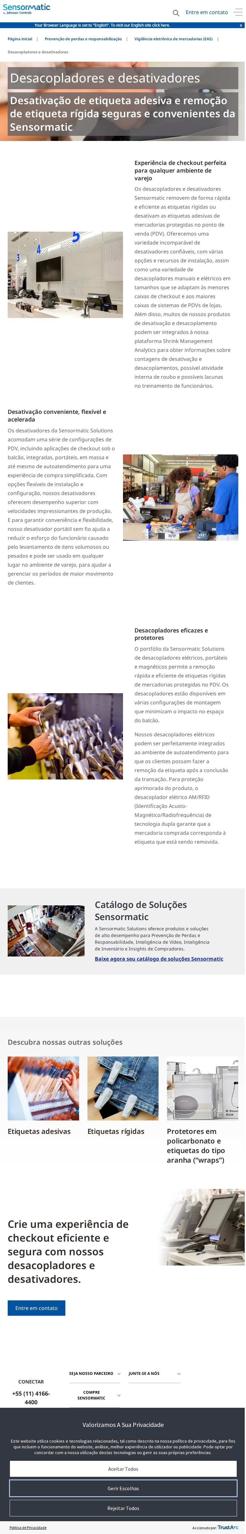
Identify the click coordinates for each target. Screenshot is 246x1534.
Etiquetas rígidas (115, 1131)
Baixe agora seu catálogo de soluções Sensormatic (159, 958)
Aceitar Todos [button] (123, 1469)
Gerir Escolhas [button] (123, 1488)
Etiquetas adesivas (39, 1131)
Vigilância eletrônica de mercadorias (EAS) (174, 39)
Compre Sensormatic (91, 1395)
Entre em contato (207, 12)
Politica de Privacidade (28, 1527)
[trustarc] (228, 1527)
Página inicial (20, 39)
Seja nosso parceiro (91, 1373)
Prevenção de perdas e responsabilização (83, 39)
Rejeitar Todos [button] (123, 1508)
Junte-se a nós (144, 1373)
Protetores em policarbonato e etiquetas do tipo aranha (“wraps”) (196, 1145)
